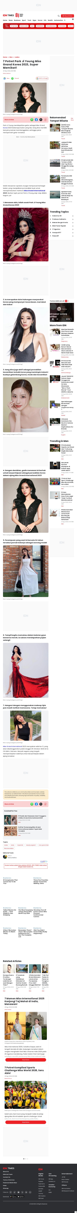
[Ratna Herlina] (5, 857)
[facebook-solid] (36, 119)
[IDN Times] (13, 15)
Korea (5, 128)
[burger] (73, 19)
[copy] (45, 119)
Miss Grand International (34, 191)
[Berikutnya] (49, 953)
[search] (59, 16)
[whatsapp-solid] (31, 119)
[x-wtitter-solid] (40, 119)
